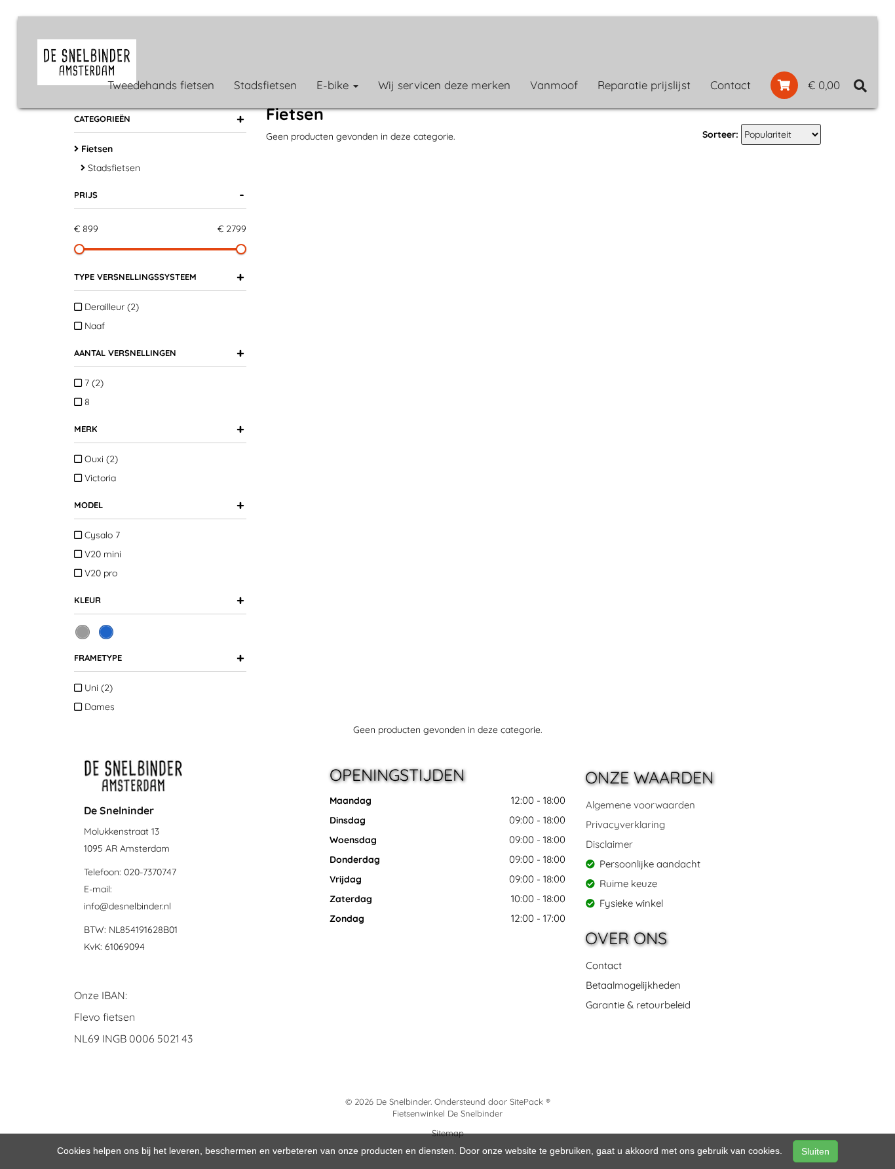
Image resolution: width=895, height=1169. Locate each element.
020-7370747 (150, 872)
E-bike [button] (334, 85)
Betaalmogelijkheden (633, 985)
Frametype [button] (159, 657)
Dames (98, 707)
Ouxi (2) (100, 459)
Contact (730, 85)
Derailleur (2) (110, 307)
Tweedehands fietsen (160, 85)
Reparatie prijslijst (644, 85)
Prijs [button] (159, 194)
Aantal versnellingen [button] (159, 352)
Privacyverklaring (625, 824)
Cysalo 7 (101, 535)
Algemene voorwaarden (640, 805)
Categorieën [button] (159, 118)
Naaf (93, 326)
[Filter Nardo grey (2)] (82, 632)
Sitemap (448, 1133)
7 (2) (93, 383)
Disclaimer (609, 844)
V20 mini (101, 554)
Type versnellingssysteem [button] (159, 276)
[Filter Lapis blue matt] (106, 632)
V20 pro (99, 573)
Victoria (99, 478)
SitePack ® (530, 1101)
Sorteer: (720, 134)
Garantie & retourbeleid (638, 1005)
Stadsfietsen (265, 85)
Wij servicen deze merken (444, 85)
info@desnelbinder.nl (127, 906)
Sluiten (815, 1151)
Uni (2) (97, 688)
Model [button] (159, 504)
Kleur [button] (159, 599)
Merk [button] (159, 428)
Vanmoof (554, 85)
